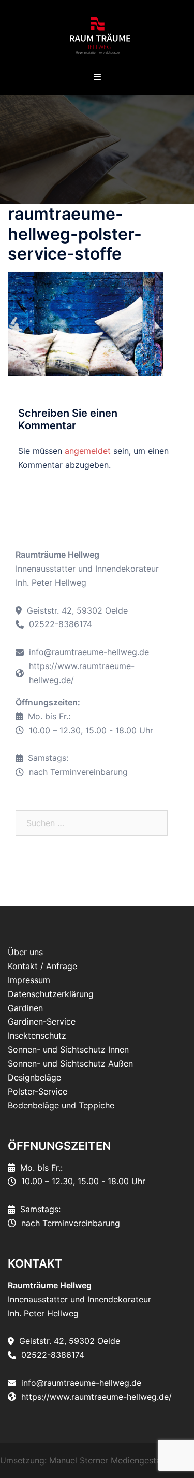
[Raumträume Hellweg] (97, 35)
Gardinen (25, 1008)
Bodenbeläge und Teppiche (61, 1105)
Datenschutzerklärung (51, 994)
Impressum (29, 980)
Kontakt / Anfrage (42, 966)
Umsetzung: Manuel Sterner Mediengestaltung (90, 1460)
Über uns (25, 952)
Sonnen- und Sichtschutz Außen (70, 1063)
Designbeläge (34, 1077)
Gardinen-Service (42, 1021)
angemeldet (88, 451)
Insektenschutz (37, 1035)
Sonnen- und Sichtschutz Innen (68, 1049)
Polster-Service (37, 1091)
